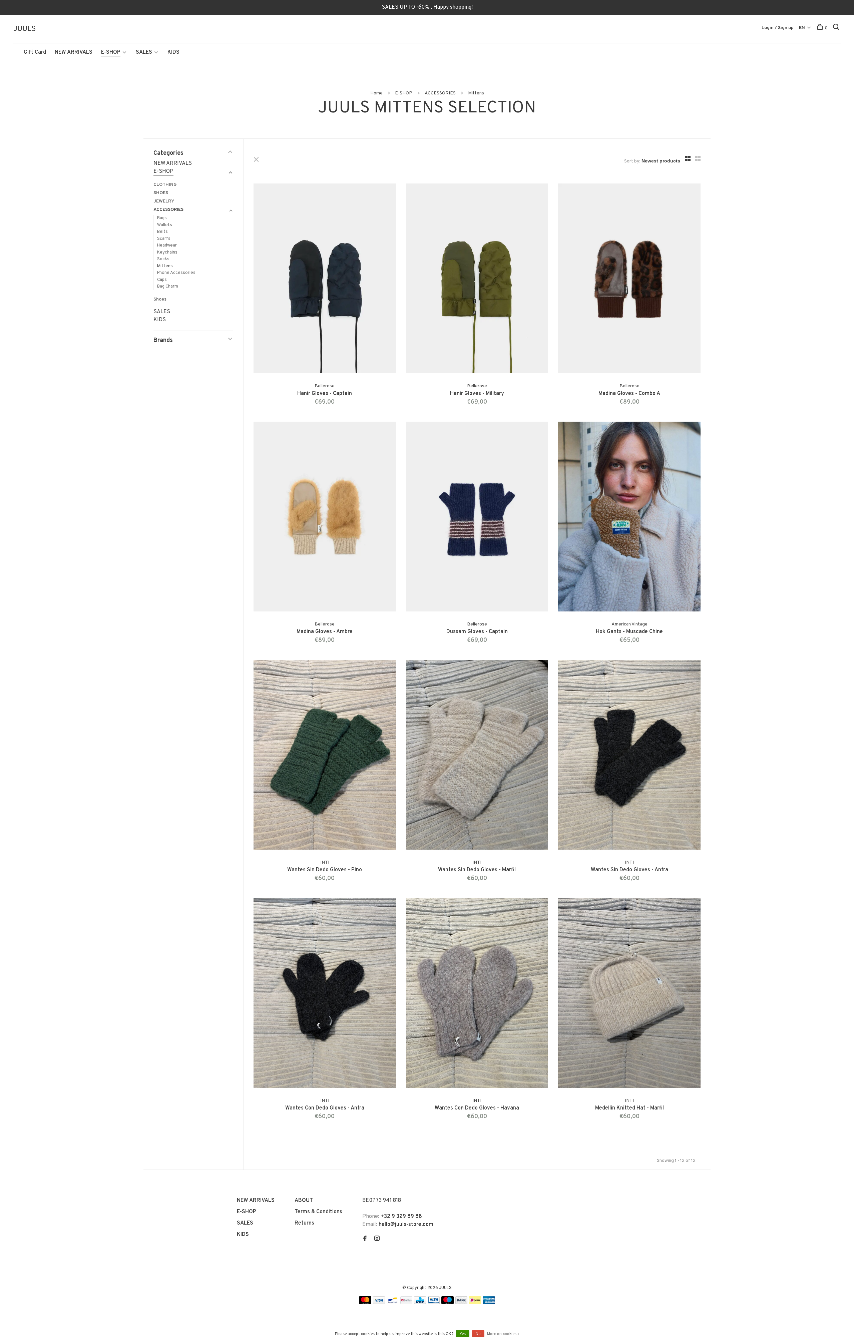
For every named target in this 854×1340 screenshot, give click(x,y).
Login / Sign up (778, 28)
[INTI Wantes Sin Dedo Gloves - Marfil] (477, 756)
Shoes (159, 299)
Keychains (167, 252)
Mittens (476, 93)
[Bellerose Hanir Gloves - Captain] (325, 279)
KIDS (173, 52)
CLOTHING (165, 184)
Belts (162, 232)
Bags (162, 218)
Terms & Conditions (318, 1212)
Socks (163, 259)
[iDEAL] (475, 1302)
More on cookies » (503, 1334)
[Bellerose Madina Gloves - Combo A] (629, 279)
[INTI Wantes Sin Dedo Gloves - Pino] (325, 756)
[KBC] (420, 1302)
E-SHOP (110, 52)
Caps (162, 280)
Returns (304, 1223)
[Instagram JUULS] (377, 1239)
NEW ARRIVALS (73, 52)
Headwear (167, 245)
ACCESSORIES (440, 93)
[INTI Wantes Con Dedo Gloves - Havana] (477, 994)
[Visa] (379, 1302)
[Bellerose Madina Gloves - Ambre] (325, 518)
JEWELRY (163, 201)
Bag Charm (167, 286)
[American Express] (489, 1302)
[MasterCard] (365, 1302)
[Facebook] (365, 1239)
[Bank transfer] (461, 1302)
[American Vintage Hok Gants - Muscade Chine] (629, 518)
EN (802, 28)
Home (376, 93)
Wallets (164, 225)
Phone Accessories (176, 273)
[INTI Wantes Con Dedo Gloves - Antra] (325, 994)
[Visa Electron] (434, 1302)
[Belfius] (406, 1302)
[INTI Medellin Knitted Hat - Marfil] (629, 994)
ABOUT (304, 1200)
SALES (144, 52)
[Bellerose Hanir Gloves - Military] (477, 279)
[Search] (837, 28)
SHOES (160, 193)
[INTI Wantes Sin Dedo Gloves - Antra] (629, 756)
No (478, 1334)
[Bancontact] (393, 1302)
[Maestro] (447, 1302)
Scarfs (163, 239)
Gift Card (35, 52)
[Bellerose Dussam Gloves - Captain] (477, 518)
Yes (463, 1334)
